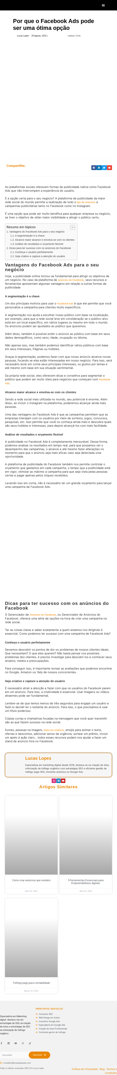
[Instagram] (54, 781)
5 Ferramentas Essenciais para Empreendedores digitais (86, 882)
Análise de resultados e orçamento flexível (39, 244)
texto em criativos (54, 730)
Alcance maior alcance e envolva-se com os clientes (44, 239)
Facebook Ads (65, 303)
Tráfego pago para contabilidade (31, 982)
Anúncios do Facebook (43, 614)
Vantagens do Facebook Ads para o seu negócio (36, 231)
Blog (102, 1069)
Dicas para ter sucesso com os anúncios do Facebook (40, 248)
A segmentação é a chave (30, 235)
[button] (103, 5)
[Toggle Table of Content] (71, 227)
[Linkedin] (58, 781)
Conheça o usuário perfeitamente (34, 252)
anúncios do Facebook (71, 280)
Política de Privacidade (85, 1069)
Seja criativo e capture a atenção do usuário (40, 256)
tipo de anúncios (85, 202)
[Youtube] (63, 781)
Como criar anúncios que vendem (31, 880)
